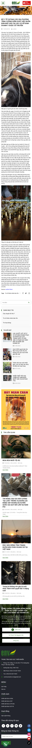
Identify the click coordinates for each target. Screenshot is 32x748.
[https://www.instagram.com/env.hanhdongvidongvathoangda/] (12, 726)
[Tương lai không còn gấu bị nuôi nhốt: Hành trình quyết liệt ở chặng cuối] (16, 573)
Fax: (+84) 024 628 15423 (10, 674)
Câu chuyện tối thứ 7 (9, 313)
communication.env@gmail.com (12, 677)
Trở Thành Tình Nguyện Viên (16, 635)
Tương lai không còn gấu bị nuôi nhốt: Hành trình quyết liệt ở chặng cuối (16, 588)
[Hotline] (5, 744)
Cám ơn (3, 689)
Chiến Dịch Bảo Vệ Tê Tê (7, 706)
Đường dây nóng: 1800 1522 (11, 667)
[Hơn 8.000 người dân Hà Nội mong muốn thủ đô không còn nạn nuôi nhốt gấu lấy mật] (7, 354)
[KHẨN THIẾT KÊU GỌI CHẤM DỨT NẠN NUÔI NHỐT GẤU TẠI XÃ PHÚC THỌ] (7, 379)
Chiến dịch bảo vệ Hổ (6, 701)
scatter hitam (9, 289)
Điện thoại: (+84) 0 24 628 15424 (12, 670)
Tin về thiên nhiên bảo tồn (12, 293)
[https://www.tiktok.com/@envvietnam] (20, 726)
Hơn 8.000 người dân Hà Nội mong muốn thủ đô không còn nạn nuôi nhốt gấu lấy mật (20, 351)
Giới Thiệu (3, 686)
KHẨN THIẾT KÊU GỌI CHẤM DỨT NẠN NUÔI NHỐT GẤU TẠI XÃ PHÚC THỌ (20, 378)
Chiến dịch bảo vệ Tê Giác (8, 703)
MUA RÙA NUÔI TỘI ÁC (11, 460)
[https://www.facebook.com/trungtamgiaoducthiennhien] (3, 726)
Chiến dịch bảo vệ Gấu (7, 698)
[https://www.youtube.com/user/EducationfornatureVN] (16, 726)
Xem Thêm (5, 470)
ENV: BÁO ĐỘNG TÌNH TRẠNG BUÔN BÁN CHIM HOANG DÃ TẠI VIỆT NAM (15, 547)
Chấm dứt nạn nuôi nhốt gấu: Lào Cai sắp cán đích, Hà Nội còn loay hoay (21, 364)
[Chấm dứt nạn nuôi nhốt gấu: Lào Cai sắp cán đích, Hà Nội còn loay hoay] (7, 367)
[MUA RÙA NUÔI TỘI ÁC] (16, 446)
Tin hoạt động (7, 322)
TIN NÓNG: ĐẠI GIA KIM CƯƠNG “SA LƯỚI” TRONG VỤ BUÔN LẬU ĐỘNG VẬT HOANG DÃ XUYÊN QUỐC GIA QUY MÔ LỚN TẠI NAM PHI (15, 503)
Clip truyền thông (5, 715)
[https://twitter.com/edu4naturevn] (7, 726)
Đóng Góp (16, 640)
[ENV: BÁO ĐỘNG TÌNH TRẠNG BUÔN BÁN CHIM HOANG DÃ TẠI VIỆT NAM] (16, 531)
